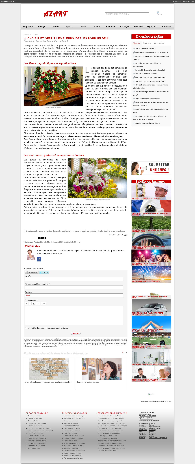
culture (35, 34)
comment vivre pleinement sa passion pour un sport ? (149, 347)
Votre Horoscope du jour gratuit (109, 421)
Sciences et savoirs (71, 421)
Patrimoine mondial (70, 423)
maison (151, 431)
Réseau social (6, 2)
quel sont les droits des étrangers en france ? (151, 52)
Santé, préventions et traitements (41, 431)
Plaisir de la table (70, 433)
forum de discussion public (81, 340)
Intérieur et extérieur (36, 436)
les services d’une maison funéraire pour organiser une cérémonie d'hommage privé (68, 142)
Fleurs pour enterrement (53, 107)
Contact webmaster (146, 419)
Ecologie (124, 26)
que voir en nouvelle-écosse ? (146, 74)
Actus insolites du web (72, 453)
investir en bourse (155, 426)
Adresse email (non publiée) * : (38, 284)
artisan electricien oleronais (145, 49)
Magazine (28, 26)
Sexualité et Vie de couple (73, 436)
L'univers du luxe (70, 440)
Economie (166, 26)
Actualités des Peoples (72, 455)
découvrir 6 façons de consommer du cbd (150, 77)
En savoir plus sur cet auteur (50, 253)
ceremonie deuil (79, 231)
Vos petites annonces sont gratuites (111, 423)
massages (142, 426)
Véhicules (138, 26)
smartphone (143, 430)
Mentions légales (145, 414)
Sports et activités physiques (39, 428)
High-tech (152, 26)
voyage (141, 425)
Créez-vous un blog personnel (109, 433)
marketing (152, 430)
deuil (106, 231)
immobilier (152, 433)
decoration (142, 436)
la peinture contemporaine (88, 382)
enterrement (114, 231)
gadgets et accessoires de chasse (147, 123)
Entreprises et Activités (37, 443)
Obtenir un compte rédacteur (149, 420)
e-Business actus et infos (73, 445)
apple (140, 431)
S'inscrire (177, 2)
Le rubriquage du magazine (108, 436)
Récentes (136, 43)
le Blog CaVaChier (165, 401)
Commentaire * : (31, 300)
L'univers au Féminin (71, 428)
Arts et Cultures (34, 421)
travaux (151, 434)
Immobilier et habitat (71, 426)
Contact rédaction (146, 417)
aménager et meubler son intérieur (147, 99)
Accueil (27, 34)
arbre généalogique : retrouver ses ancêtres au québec (48, 382)
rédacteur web (48, 339)
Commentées (159, 43)
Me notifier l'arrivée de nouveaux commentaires (48, 328)
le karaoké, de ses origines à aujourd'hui (150, 70)
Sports (69, 26)
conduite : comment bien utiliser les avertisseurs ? (148, 247)
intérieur (152, 436)
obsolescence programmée (158, 438)
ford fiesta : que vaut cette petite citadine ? (150, 81)
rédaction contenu (155, 428)
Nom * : (28, 276)
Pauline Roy (39, 242)
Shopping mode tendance (73, 438)
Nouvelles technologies (37, 438)
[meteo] (151, 394)
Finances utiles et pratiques (74, 450)
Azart (55, 14)
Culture (55, 26)
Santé (97, 26)
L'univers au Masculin (72, 431)
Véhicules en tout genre (37, 440)
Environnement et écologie (73, 416)
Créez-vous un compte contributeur (111, 448)
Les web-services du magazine (109, 443)
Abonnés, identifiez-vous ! (107, 450)
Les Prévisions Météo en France (110, 416)
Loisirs (83, 26)
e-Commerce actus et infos (74, 443)
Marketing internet (70, 448)
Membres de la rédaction (148, 415)
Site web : (29, 292)
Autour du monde (34, 416)
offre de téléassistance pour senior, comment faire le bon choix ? (149, 330)
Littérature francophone (37, 423)
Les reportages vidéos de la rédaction (112, 426)
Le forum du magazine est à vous (110, 431)
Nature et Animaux (35, 418)
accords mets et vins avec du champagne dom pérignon (151, 230)
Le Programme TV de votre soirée (110, 418)
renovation (142, 434)
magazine (60, 342)
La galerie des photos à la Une (109, 428)
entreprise (142, 433)
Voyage (42, 26)
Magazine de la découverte (74, 418)
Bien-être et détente (35, 433)
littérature (152, 425)
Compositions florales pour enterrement (97, 199)
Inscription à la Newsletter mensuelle (111, 440)
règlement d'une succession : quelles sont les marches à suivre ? (149, 380)
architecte (142, 438)
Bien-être (111, 26)
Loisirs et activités (35, 426)
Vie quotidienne (34, 448)
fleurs (122, 231)
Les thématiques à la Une (107, 438)
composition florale (95, 231)
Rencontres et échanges (73, 458)
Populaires (147, 43)
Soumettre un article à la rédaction (110, 445)
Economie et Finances (36, 445)
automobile (142, 428)
